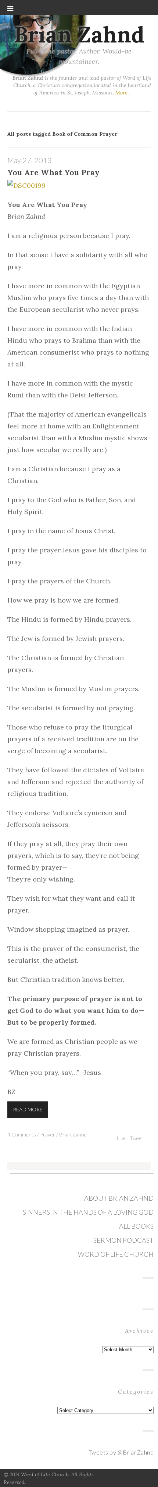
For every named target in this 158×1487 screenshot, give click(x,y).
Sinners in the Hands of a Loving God (88, 1212)
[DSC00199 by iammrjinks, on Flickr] (26, 185)
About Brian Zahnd (119, 1198)
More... (123, 92)
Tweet (136, 1138)
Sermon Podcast (123, 1240)
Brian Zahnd (79, 34)
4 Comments (21, 1134)
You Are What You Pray (53, 172)
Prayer (47, 1134)
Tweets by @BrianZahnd (121, 1452)
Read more (28, 1109)
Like (121, 1138)
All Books (136, 1226)
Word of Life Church (116, 1254)
